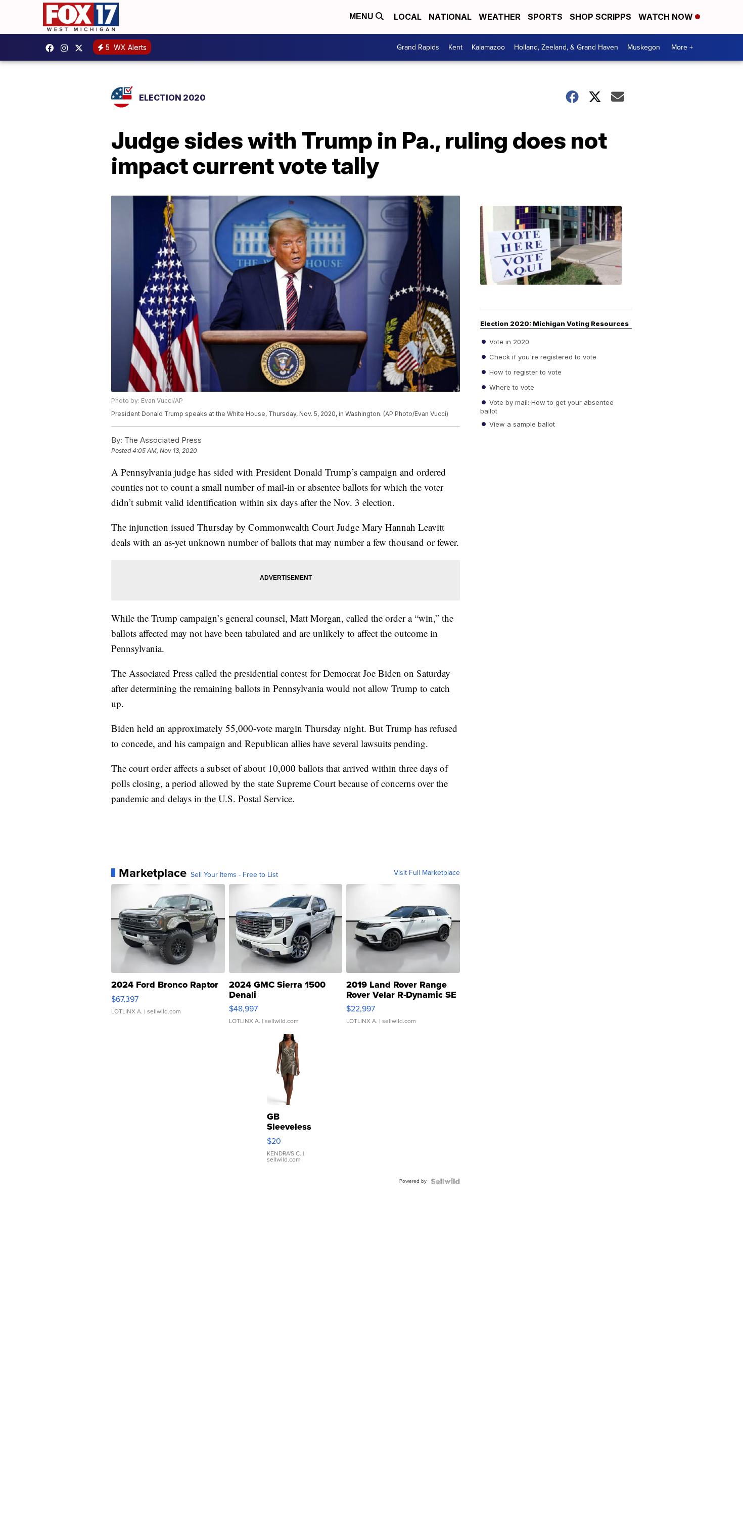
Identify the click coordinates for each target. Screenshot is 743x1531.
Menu (362, 16)
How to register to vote (524, 372)
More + (682, 47)
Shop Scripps (600, 17)
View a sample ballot (521, 424)
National (450, 17)
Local (408, 17)
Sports (545, 17)
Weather (500, 17)
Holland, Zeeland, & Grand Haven (566, 47)
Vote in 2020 (508, 342)
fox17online (52, 48)
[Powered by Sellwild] (445, 1181)
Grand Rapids (418, 47)
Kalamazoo (488, 47)
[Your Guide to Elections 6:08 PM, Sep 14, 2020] (556, 257)
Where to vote (510, 387)
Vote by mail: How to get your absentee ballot (547, 406)
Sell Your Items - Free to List (234, 874)
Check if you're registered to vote (541, 357)
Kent (455, 47)
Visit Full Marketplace (427, 872)
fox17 (81, 48)
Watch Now (666, 17)
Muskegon (643, 47)
